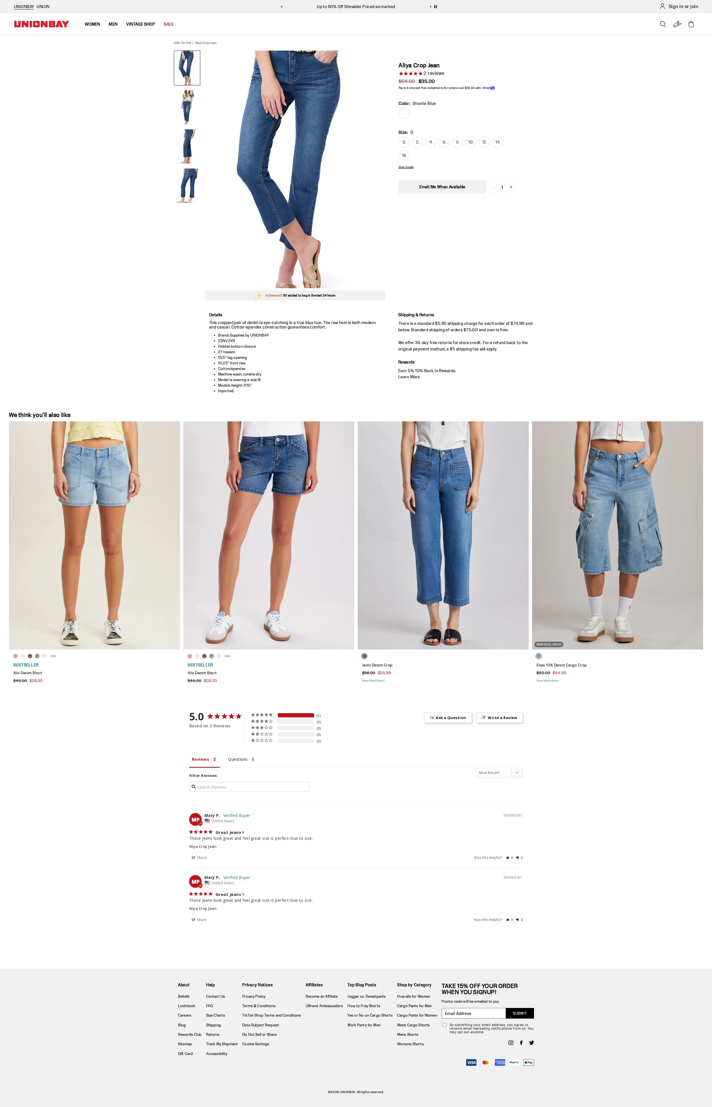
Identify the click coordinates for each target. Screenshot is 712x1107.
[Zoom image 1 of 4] (295, 169)
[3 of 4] (187, 146)
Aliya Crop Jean (202, 846)
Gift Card (185, 1053)
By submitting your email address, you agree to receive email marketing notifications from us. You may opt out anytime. (491, 1028)
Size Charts (215, 1015)
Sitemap (185, 1044)
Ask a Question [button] (451, 717)
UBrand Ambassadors (324, 1006)
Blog (182, 1025)
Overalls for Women (413, 996)
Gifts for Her (182, 43)
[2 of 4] (187, 107)
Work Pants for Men (363, 1025)
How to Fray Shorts (363, 1006)
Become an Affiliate (322, 996)
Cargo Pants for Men (414, 1006)
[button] (509, 857)
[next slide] (430, 6)
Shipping (213, 1025)
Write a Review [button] (502, 717)
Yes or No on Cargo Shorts (369, 1015)
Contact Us (215, 996)
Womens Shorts (410, 1044)
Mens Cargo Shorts (413, 1025)
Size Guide (406, 167)
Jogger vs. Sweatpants (366, 996)
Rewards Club (190, 1034)
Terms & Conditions (258, 1006)
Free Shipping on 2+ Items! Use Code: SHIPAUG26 (356, 7)
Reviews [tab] (200, 759)
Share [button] (201, 857)
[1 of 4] (187, 68)
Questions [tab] (238, 759)
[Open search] (663, 24)
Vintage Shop (140, 24)
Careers (184, 1015)
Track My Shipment (222, 1044)
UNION (42, 6)
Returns (212, 1034)
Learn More (409, 376)
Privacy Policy (253, 996)
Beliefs (183, 996)
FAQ (209, 1006)
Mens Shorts (407, 1034)
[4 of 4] (187, 185)
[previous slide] (281, 6)
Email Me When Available (442, 186)
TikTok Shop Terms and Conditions (271, 1015)
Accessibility (217, 1053)
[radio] (404, 113)
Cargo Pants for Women (417, 1015)
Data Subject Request (260, 1025)
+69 (53, 656)
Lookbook (186, 1006)
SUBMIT (520, 1013)
